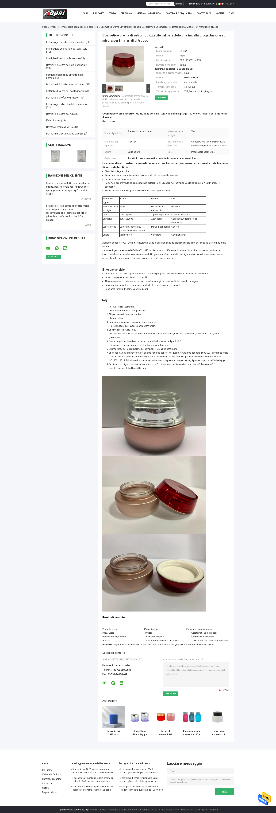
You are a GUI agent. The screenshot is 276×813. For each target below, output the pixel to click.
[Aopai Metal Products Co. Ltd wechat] (67, 248)
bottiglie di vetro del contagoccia (65, 91)
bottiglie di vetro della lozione (63, 58)
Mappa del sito (49, 792)
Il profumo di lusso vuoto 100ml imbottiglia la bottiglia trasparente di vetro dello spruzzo (139, 771)
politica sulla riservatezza (73, 809)
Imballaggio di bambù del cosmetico (66, 104)
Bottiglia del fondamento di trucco (65, 84)
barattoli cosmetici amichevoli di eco (195, 644)
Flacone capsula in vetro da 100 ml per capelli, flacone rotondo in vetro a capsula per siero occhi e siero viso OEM (191, 733)
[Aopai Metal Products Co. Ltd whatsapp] (59, 248)
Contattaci (203, 13)
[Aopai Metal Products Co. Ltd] (54, 14)
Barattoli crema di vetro (59, 127)
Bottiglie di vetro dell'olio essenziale (66, 65)
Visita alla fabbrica (149, 13)
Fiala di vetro (53, 120)
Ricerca (178, 4)
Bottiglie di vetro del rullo (60, 113)
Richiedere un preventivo (202, 3)
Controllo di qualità (178, 13)
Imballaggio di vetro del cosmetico (65, 42)
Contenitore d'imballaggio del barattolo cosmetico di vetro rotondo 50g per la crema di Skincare (93, 788)
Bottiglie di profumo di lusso (62, 97)
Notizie (219, 13)
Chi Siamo (126, 13)
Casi (231, 13)
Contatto (161, 97)
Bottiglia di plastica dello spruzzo (65, 133)
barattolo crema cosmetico (161, 644)
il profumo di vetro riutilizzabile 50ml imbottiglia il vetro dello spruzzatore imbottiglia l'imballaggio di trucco (139, 780)
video (112, 13)
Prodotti (98, 13)
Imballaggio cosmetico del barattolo (79, 27)
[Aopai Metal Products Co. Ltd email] (50, 248)
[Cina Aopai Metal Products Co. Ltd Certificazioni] (55, 156)
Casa (85, 13)
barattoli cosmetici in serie (132, 644)
